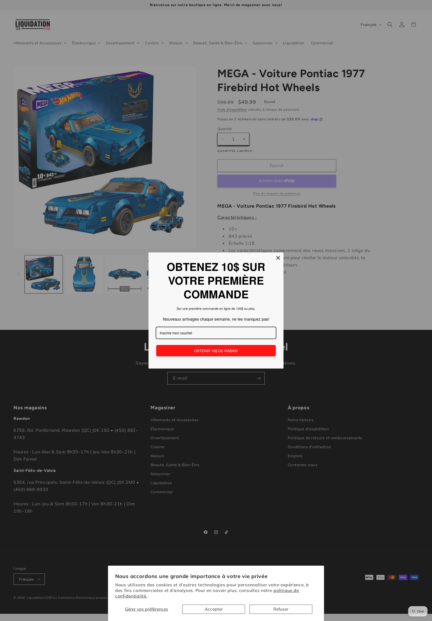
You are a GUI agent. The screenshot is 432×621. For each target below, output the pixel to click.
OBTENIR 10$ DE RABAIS (216, 350)
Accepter (214, 609)
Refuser (280, 609)
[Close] (278, 257)
